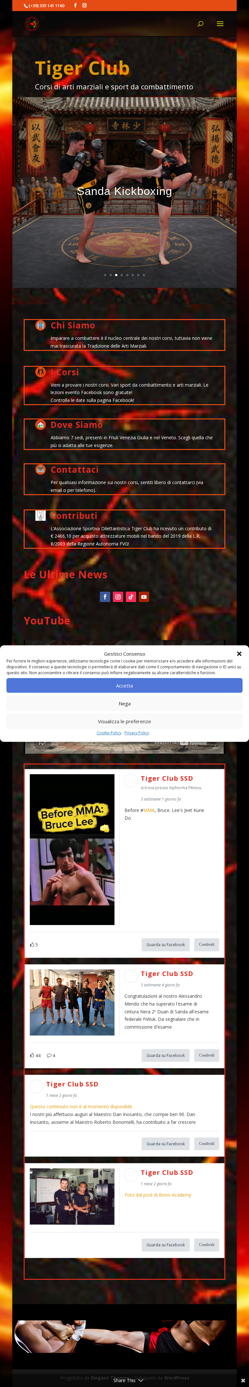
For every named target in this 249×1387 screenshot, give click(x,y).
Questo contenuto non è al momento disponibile (81, 1106)
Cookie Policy (109, 733)
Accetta (124, 685)
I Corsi (65, 372)
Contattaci (75, 469)
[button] (239, 654)
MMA (149, 810)
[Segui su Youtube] (144, 597)
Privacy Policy (136, 733)
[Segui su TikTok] (131, 597)
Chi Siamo (73, 325)
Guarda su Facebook (166, 944)
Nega (125, 703)
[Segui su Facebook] (105, 597)
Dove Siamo (77, 424)
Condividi (206, 944)
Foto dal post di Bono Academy (157, 1195)
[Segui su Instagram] (118, 597)
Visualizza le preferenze (124, 721)
